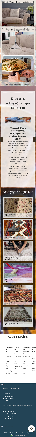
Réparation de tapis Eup (15, 360)
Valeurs (7, 394)
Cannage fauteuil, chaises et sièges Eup (7, 362)
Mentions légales (26, 433)
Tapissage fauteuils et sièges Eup (33, 365)
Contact (8, 401)
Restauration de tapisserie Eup (24, 350)
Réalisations (9, 398)
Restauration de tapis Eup (7, 350)
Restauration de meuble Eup (15, 369)
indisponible (9, 416)
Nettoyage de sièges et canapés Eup (24, 362)
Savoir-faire (9, 396)
